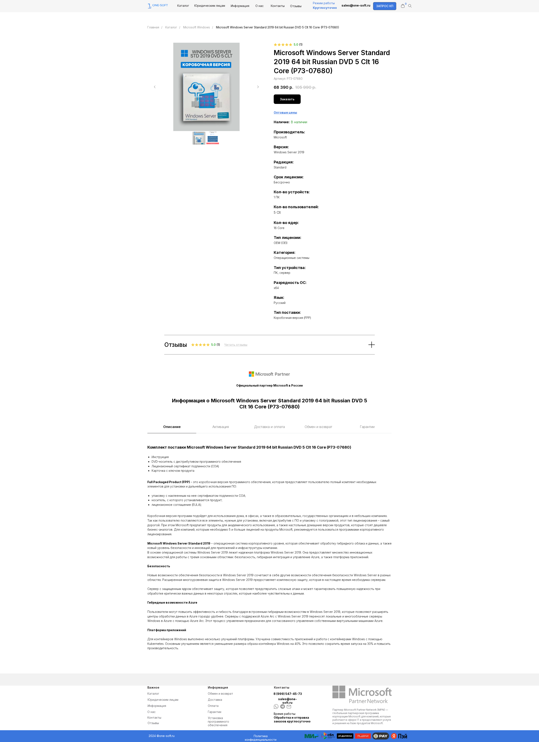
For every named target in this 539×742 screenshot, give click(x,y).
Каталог (183, 5)
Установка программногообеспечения (218, 721)
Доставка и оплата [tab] (269, 427)
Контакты (278, 6)
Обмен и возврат (220, 693)
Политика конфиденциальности (260, 737)
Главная (153, 27)
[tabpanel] (269, 547)
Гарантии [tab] (367, 427)
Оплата (213, 706)
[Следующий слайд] (258, 87)
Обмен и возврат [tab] (318, 427)
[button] (384, 6)
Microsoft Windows (196, 27)
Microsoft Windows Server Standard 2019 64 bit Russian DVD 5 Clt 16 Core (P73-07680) (277, 27)
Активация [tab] (220, 427)
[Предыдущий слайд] (155, 87)
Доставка (215, 699)
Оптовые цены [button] (285, 112)
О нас (259, 6)
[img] (282, 706)
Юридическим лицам (209, 5)
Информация (240, 6)
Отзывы (296, 6)
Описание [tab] (172, 427)
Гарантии (214, 712)
